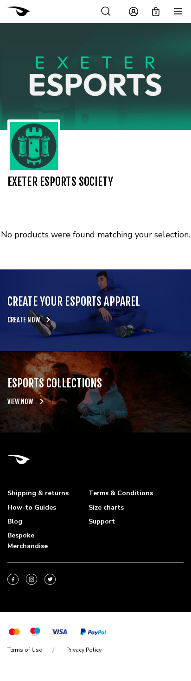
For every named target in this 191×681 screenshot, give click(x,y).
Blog (14, 521)
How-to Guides (31, 507)
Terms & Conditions (121, 493)
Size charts (106, 507)
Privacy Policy (84, 650)
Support (102, 521)
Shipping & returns (38, 493)
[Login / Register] (133, 11)
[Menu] (178, 11)
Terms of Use (24, 650)
